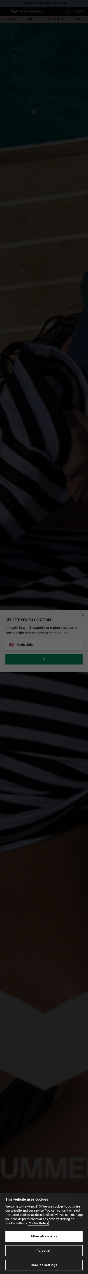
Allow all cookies (44, 1236)
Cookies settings (44, 1265)
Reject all (44, 1250)
